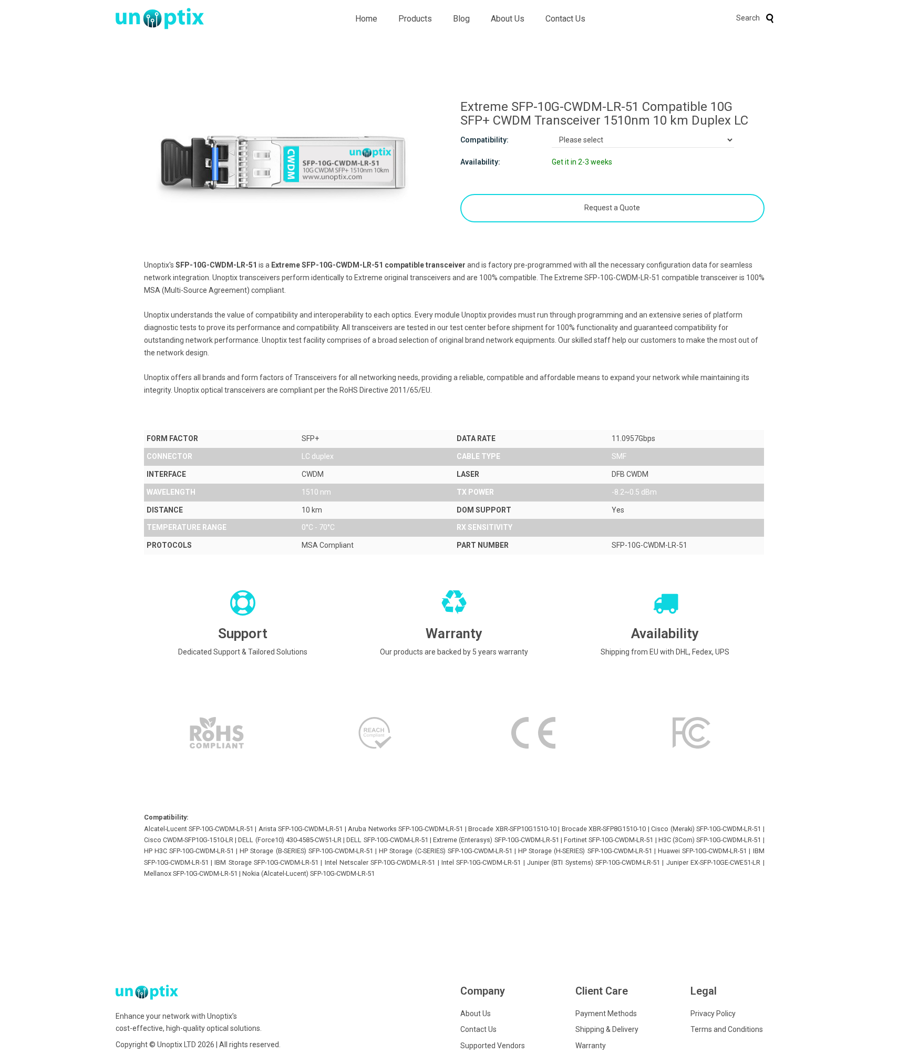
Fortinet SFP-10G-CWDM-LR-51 (608, 840)
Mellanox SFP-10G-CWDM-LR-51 (191, 873)
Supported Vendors (492, 1045)
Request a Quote (612, 207)
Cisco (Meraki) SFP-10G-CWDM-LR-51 (706, 829)
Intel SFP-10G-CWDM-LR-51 (481, 862)
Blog (461, 19)
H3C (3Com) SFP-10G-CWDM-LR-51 (709, 840)
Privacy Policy (713, 1013)
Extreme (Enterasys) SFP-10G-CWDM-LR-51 (496, 840)
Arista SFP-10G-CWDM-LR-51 (301, 829)
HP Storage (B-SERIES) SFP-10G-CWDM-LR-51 (306, 851)
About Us (507, 19)
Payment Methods (606, 1013)
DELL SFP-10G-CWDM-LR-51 (387, 840)
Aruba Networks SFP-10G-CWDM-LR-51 (405, 829)
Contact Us (565, 19)
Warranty (590, 1045)
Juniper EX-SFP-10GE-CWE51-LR (713, 862)
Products (415, 19)
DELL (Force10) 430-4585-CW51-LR (290, 840)
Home (366, 19)
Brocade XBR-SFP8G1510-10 (604, 829)
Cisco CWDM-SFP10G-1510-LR (188, 840)
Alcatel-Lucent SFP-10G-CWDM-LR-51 (198, 829)
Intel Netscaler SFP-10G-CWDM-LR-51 (380, 862)
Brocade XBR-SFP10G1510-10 (512, 829)
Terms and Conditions (726, 1029)
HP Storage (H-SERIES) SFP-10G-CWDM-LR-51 (585, 851)
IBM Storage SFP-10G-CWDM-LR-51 (266, 862)
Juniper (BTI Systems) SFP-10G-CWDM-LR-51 (593, 862)
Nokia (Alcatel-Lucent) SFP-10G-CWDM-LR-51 (308, 873)
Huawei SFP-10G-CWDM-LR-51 (702, 851)
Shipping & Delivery (606, 1029)
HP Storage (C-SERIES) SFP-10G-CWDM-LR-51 (445, 851)
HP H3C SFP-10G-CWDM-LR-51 (189, 851)
